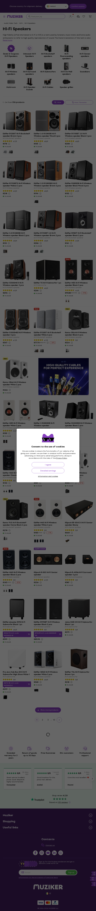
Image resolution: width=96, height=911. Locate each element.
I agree (48, 464)
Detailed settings (48, 470)
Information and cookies (48, 476)
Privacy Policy (61, 458)
